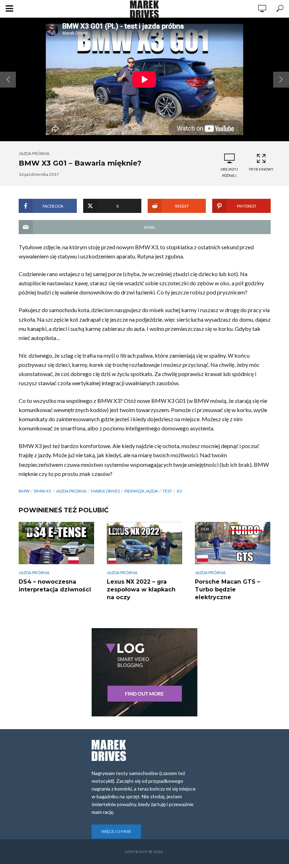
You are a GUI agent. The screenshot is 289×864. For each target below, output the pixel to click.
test (167, 491)
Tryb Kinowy (261, 169)
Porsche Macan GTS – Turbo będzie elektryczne (227, 589)
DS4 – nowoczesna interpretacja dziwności (55, 585)
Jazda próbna (34, 153)
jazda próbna (71, 491)
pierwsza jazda (141, 491)
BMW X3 (42, 491)
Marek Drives (105, 491)
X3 (179, 491)
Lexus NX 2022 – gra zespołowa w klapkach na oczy (141, 589)
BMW (24, 491)
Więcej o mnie (116, 831)
